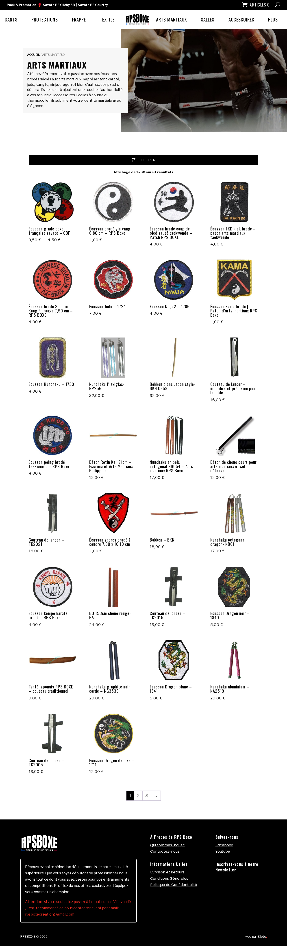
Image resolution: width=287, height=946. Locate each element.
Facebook (224, 845)
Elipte (262, 936)
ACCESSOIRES (241, 19)
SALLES (207, 19)
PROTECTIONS (44, 19)
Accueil (33, 54)
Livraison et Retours (167, 872)
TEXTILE (107, 19)
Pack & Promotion (21, 5)
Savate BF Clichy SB (59, 5)
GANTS (11, 19)
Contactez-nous (164, 851)
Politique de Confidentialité (173, 884)
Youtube (222, 851)
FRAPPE (79, 19)
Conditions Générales (169, 878)
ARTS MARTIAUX (171, 19)
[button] (143, 160)
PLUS (273, 19)
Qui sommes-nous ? (167, 845)
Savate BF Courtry (93, 5)
